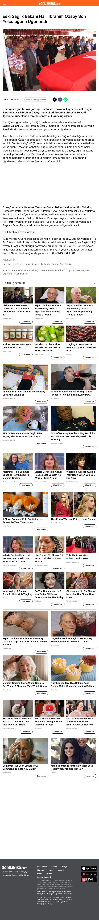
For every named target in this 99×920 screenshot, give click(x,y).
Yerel (39, 874)
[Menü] (4, 3)
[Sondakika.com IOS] (89, 868)
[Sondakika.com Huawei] (89, 879)
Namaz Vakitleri (44, 877)
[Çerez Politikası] (59, 900)
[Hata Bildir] (47, 904)
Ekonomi (41, 870)
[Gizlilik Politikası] (57, 897)
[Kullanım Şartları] (43, 897)
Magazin (61, 870)
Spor (51, 870)
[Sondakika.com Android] (89, 874)
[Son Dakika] (49, 3)
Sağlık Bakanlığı (71, 136)
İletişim (20, 875)
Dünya (64, 867)
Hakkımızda (6, 875)
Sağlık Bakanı (11, 125)
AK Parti (8, 221)
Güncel (54, 867)
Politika (49, 874)
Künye (26, 875)
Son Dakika (42, 867)
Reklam (14, 875)
